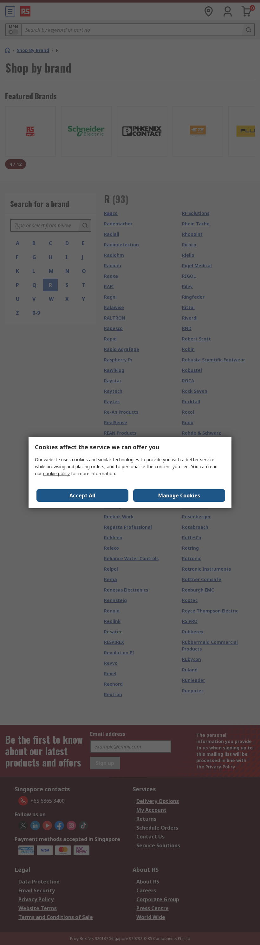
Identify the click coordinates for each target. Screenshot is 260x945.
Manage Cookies (179, 495)
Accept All (82, 495)
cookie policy (56, 473)
